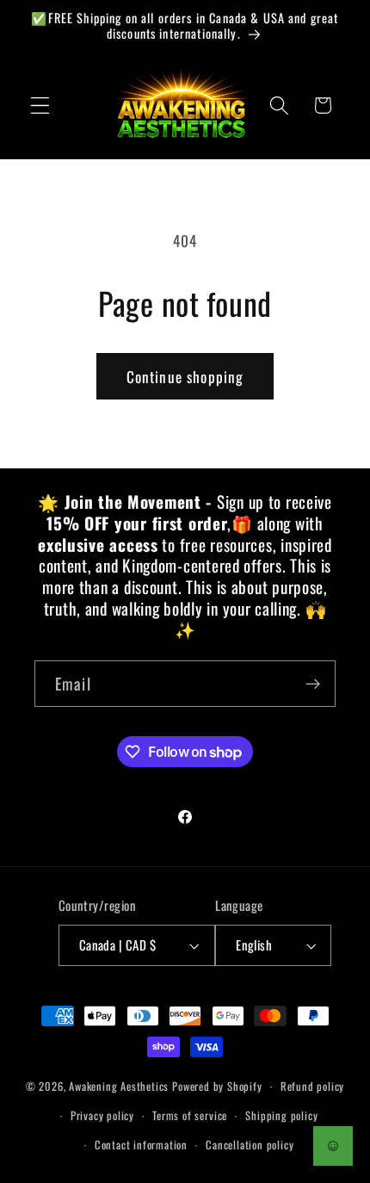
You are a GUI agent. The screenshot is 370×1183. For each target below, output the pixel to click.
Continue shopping (185, 376)
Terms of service (189, 1115)
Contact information (141, 1145)
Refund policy (312, 1086)
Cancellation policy (249, 1145)
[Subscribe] (313, 683)
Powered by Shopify (217, 1086)
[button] (40, 105)
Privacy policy (102, 1115)
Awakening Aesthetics (119, 1086)
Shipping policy (281, 1115)
